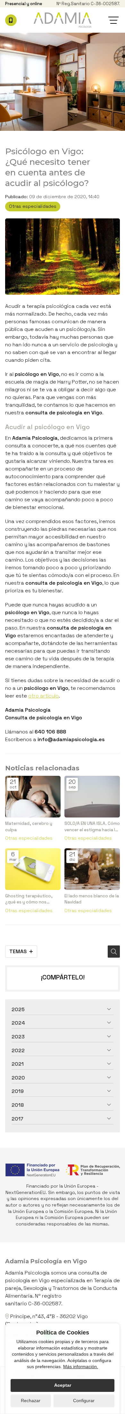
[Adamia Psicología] (62, 20)
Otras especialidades (32, 206)
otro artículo (43, 695)
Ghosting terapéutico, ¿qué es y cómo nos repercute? (29, 899)
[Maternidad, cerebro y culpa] (33, 796)
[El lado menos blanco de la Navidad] (92, 869)
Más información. (80, 1366)
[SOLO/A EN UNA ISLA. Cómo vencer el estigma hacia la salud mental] (92, 796)
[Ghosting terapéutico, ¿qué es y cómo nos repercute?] (33, 869)
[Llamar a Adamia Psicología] (11, 20)
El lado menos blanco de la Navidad (91, 899)
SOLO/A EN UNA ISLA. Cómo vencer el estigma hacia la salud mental (92, 827)
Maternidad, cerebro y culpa (28, 826)
